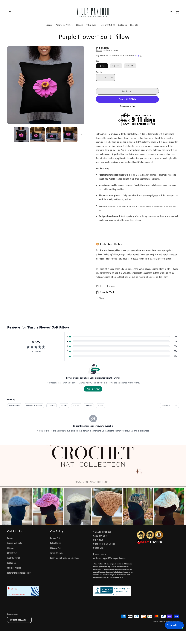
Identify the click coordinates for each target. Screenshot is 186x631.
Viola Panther (163, 621)
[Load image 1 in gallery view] (21, 134)
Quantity (99, 72)
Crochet (10, 537)
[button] (10, 13)
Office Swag (12, 552)
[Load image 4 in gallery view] (70, 134)
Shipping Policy (56, 547)
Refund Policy (55, 542)
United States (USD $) (18, 619)
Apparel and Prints (14, 542)
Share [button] (101, 298)
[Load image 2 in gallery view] (37, 134)
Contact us (11, 562)
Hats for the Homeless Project (19, 572)
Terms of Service (56, 552)
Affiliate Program (14, 567)
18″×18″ (102, 65)
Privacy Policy (55, 537)
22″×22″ (129, 65)
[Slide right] (81, 135)
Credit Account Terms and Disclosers (64, 557)
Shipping (99, 50)
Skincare (10, 547)
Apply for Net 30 (14, 557)
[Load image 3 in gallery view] (53, 134)
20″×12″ (115, 65)
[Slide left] (10, 135)
